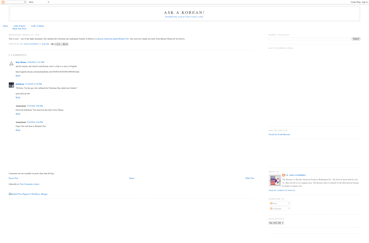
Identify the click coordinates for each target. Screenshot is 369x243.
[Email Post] (52, 44)
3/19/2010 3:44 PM (35, 122)
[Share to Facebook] (64, 44)
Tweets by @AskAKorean (279, 134)
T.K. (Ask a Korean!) (295, 175)
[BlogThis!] (58, 44)
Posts (274, 203)
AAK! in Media (37, 25)
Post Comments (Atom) (29, 184)
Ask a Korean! (184, 12)
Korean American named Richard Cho (113, 38)
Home (5, 25)
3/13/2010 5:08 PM (35, 105)
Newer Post (13, 178)
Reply (18, 75)
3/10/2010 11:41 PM (35, 62)
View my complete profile (282, 190)
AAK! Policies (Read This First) (19, 27)
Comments (276, 208)
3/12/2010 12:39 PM (33, 84)
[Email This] (55, 44)
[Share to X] (61, 44)
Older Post (249, 178)
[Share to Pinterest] (66, 44)
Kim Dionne (21, 62)
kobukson (20, 83)
